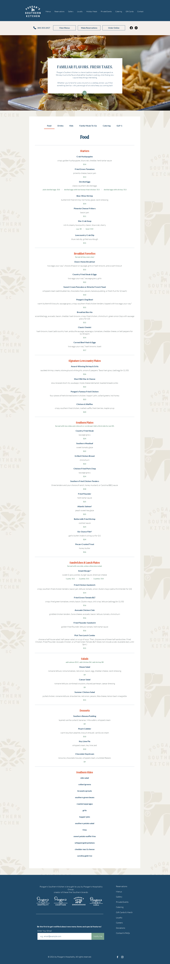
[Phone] (34, 27)
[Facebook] (131, 27)
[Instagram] (136, 27)
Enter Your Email (44, 931)
